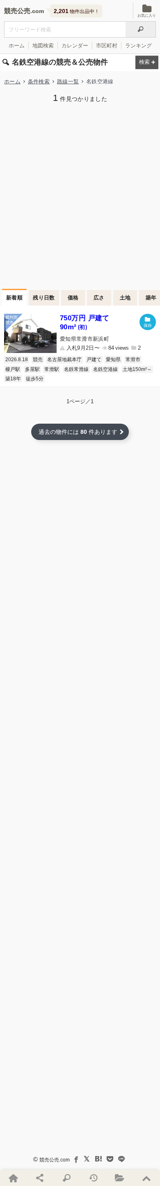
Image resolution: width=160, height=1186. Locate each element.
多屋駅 (32, 369)
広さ (99, 298)
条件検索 (39, 81)
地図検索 (43, 45)
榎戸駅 (12, 369)
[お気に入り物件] (120, 1178)
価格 (73, 298)
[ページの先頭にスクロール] (146, 1178)
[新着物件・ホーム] (13, 1178)
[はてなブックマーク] (98, 1159)
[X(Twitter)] (87, 1159)
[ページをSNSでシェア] (40, 1178)
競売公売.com (54, 1160)
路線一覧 (68, 81)
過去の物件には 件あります (78, 432)
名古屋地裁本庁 (64, 359)
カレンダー (75, 45)
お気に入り (146, 15)
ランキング (138, 45)
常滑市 (133, 359)
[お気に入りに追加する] (147, 322)
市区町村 (106, 45)
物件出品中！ (76, 11)
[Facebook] (75, 1159)
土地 (125, 298)
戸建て (94, 359)
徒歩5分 (34, 379)
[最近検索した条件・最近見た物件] (93, 1178)
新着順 (14, 298)
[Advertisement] (80, 195)
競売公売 (17, 10)
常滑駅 (51, 369)
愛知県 (113, 359)
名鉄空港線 (105, 369)
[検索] (141, 29)
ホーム (17, 45)
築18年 (13, 379)
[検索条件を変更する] (146, 62)
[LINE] (121, 1159)
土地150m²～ (137, 369)
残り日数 (44, 298)
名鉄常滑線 (76, 369)
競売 (38, 359)
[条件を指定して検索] (66, 1178)
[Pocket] (110, 1159)
